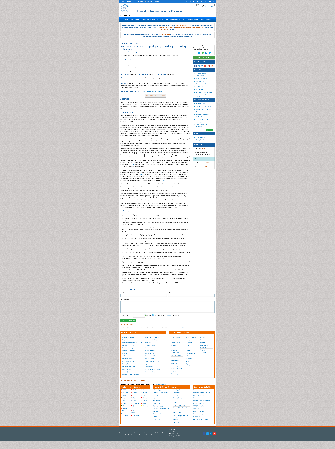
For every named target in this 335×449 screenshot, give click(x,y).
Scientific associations (166, 27)
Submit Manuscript (162, 19)
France (135, 398)
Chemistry (125, 353)
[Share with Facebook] (195, 66)
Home (122, 1)
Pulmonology (204, 340)
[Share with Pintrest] (209, 66)
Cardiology (174, 340)
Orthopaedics (190, 356)
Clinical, (182, 27)
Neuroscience (157, 400)
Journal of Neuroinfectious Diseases (151, 91)
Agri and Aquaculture (128, 337)
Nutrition (188, 348)
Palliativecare (177, 412)
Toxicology (203, 352)
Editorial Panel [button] (134, 19)
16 (164, 180)
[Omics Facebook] (190, 1)
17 (169, 188)
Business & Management (129, 348)
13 (141, 174)
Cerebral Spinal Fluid (202, 84)
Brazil (124, 406)
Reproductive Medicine (204, 346)
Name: (122, 292)
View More (209, 130)
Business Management (200, 414)
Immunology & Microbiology (153, 340)
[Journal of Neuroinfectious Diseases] (124, 8)
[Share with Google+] (205, 66)
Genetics (173, 358)
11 (121, 172)
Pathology (189, 358)
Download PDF (160, 96)
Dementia (199, 112)
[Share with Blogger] (212, 66)
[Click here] (186, 1)
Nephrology (189, 340)
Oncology (188, 350)
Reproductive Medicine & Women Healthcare (180, 416)
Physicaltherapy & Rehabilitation (191, 365)
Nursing (188, 345)
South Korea (124, 409)
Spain (134, 390)
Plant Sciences (149, 366)
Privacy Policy (174, 433)
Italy (124, 395)
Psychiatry (203, 337)
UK (124, 400)
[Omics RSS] (202, 1)
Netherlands (124, 415)
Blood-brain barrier (201, 78)
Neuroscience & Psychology (153, 356)
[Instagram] (214, 433)
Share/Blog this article (202, 140)
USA (124, 390)
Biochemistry (126, 340)
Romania (145, 406)
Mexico (145, 400)
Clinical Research (175, 342)
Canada (135, 392)
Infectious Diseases (176, 368)
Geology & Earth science (200, 419)
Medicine (173, 371)
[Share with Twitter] (199, 66)
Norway (145, 403)
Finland (145, 395)
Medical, (177, 27)
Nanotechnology (149, 353)
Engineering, (199, 27)
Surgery (202, 350)
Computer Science (127, 358)
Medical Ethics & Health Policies (180, 408)
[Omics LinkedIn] (198, 1)
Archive (184, 19)
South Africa (134, 407)
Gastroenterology (158, 406)
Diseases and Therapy (202, 119)
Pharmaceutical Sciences (152, 361)
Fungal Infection (200, 89)
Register (149, 1)
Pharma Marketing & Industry (201, 392)
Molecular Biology (191, 337)
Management (165, 29)
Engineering (125, 364)
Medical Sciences (150, 350)
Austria (145, 392)
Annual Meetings (161, 384)
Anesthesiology (175, 337)
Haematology (175, 360)
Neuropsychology (201, 103)
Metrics (202, 19)
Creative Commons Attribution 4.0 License (153, 433)
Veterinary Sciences (150, 372)
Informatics (148, 342)
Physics (147, 364)
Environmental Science (200, 403)
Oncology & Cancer (178, 390)
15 (142, 174)
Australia (125, 392)
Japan (125, 403)
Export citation (200, 137)
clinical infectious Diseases (204, 106)
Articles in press (175, 19)
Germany (126, 398)
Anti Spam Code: (125, 316)
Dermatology (174, 348)
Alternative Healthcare (159, 414)
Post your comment (203, 57)
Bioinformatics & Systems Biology (132, 342)
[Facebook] (204, 433)
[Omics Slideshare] (206, 1)
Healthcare (174, 363)
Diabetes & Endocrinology (175, 351)
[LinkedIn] (211, 433)
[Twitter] (207, 433)
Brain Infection (200, 81)
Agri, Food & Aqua (198, 395)
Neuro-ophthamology (202, 122)
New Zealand (133, 411)
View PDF (149, 96)
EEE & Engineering (198, 406)
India (134, 400)
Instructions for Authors (148, 19)
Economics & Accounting (129, 361)
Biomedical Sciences (128, 345)
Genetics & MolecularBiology (161, 408)
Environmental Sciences (129, 366)
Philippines (136, 415)
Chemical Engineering (128, 350)
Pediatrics (188, 361)
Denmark (145, 398)
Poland (145, 390)
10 (133, 164)
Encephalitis (199, 86)
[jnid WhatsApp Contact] (214, 1)
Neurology (189, 342)
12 (161, 172)
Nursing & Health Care (151, 358)
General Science (127, 372)
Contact (157, 1)
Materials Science (150, 345)
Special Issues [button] (192, 19)
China (134, 395)
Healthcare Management (160, 398)
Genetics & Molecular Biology (130, 374)
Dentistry (173, 345)
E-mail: (170, 292)
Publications (130, 1)
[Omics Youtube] (210, 1)
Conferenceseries (164, 34)
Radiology (203, 342)
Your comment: (125, 299)
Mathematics (148, 348)
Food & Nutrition (127, 369)
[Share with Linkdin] (202, 66)
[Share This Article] (199, 53)
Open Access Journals (182, 25)
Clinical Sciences (127, 356)
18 (179, 196)
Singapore (136, 403)
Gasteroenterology (176, 355)
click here (170, 315)
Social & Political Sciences (152, 369)
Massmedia (196, 416)
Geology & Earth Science (152, 337)
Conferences (140, 1)
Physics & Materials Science (201, 400)
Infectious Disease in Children (204, 92)
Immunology (174, 366)
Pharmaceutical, (190, 27)
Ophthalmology (190, 353)
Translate (210, 6)
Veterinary (196, 408)
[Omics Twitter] (194, 1)
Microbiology (174, 374)
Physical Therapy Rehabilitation (178, 399)
